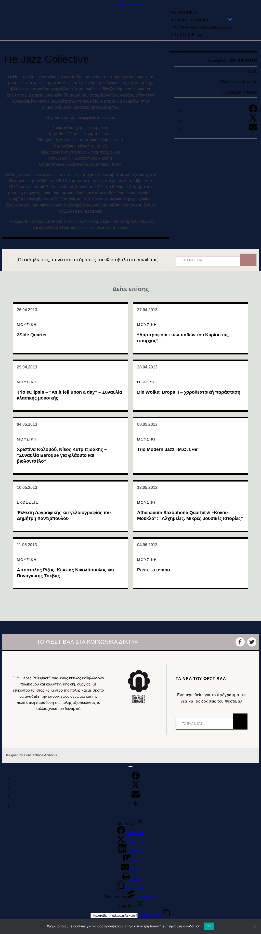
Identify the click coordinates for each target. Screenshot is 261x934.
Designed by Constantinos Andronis (31, 755)
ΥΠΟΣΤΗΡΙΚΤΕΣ (187, 34)
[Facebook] (253, 111)
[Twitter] (253, 120)
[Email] (253, 129)
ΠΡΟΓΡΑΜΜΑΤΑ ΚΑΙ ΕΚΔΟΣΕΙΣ (201, 27)
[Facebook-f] (240, 642)
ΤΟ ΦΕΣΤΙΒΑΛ (185, 12)
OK (209, 926)
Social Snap (146, 897)
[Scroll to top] (130, 766)
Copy (150, 915)
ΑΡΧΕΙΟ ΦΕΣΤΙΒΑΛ (189, 20)
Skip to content (130, 4)
